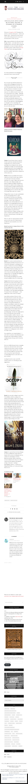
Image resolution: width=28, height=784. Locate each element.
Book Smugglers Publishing (10, 710)
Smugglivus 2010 (14, 735)
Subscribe (7, 664)
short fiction (18, 616)
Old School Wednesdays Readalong (12, 729)
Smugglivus (14, 17)
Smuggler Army (19, 733)
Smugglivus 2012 (16, 737)
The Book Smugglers (14, 512)
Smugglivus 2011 (8, 737)
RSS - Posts (6, 692)
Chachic (11, 539)
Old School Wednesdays (9, 727)
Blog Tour (13, 708)
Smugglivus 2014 (16, 739)
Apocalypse (7, 708)
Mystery (10, 725)
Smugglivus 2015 (12, 32)
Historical (7, 721)
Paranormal (7, 731)
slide (14, 733)
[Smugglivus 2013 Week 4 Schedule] (17, 475)
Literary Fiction (11, 723)
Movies (6, 725)
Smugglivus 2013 (8, 739)
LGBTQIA (20, 721)
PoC (12, 731)
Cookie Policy (4, 778)
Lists (6, 723)
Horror (11, 721)
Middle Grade (18, 723)
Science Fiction (8, 733)
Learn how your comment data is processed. (14, 596)
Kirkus (16, 721)
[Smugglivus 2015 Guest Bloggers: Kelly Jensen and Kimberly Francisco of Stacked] (8, 486)
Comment (14, 505)
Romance (16, 731)
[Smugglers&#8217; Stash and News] (8, 475)
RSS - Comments (8, 756)
